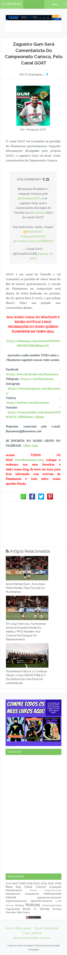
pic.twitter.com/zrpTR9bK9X (33, 241)
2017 (15, 929)
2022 (51, 929)
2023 (58, 929)
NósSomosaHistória (51, 952)
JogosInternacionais (41, 947)
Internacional (52, 940)
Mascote (9, 952)
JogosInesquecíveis (16, 947)
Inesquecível (32, 940)
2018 (22, 929)
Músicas (19, 951)
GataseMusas (13, 940)
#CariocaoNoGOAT (33, 236)
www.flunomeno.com (29, 460)
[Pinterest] (50, 498)
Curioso (41, 933)
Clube (28, 933)
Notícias (32, 951)
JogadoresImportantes (49, 944)
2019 (29, 929)
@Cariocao (37, 212)
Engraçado (55, 933)
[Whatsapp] (23, 498)
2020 (36, 929)
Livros (58, 947)
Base (9, 933)
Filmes (33, 936)
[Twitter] (41, 498)
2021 (44, 929)
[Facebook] (32, 498)
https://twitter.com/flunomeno (28, 403)
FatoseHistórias (14, 936)
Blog (18, 933)
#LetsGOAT (35, 231)
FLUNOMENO (11, 4)
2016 (8, 929)
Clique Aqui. (31, 445)
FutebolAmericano (52, 937)
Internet (11, 944)
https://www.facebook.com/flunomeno (33, 374)
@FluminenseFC (29, 198)
